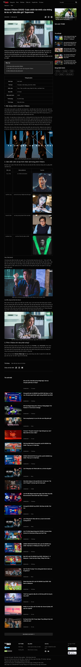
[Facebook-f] (48, 17)
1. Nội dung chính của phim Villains (14, 66)
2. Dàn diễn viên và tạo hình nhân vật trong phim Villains (19, 68)
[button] (50, 62)
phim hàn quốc (69, 74)
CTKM (32, 488)
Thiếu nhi (28, 2)
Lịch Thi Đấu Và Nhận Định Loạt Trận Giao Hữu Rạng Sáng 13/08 (69, 56)
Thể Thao (58, 71)
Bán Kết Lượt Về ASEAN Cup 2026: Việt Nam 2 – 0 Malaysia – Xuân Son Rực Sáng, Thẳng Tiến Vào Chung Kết (37, 558)
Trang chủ (12, 2)
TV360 (71, 71)
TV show (41, 2)
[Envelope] (51, 17)
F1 (56, 74)
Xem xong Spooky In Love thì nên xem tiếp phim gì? (37, 418)
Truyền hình (35, 2)
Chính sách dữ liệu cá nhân (34, 646)
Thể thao (22, 2)
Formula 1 (62, 74)
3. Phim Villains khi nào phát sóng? (14, 70)
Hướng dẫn (21, 649)
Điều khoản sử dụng (32, 649)
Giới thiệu (20, 646)
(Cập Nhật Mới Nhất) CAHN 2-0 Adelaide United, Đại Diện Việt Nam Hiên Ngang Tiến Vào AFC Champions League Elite (70, 63)
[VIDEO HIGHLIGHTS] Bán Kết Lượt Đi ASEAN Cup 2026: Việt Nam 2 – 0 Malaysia (70, 38)
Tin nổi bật (65, 71)
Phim (17, 2)
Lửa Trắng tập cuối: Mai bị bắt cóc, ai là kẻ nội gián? (37, 468)
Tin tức (32, 438)
